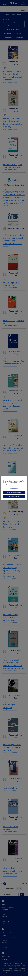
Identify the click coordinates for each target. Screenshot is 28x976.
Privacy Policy (13, 484)
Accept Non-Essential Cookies (14, 492)
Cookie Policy (20, 484)
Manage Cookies (14, 488)
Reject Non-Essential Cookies (14, 496)
